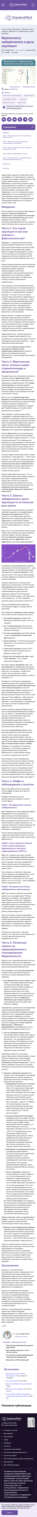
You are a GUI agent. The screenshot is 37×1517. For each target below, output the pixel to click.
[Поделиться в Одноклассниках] (20, 119)
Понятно (10, 1512)
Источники (6, 168)
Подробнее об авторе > (21, 1336)
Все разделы (8, 1433)
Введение (6, 132)
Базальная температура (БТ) (12, 95)
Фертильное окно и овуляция (14, 1389)
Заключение (6, 164)
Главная (4, 29)
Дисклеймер (8, 1462)
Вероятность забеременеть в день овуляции (19, 1384)
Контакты (7, 1446)
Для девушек (15, 87)
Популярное (8, 1437)
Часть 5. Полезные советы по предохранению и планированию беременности (17, 158)
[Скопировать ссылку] (9, 119)
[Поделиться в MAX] (30, 119)
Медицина (25, 29)
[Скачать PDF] (4, 119)
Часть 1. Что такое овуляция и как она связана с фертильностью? (17, 136)
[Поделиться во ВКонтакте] (14, 119)
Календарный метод (10, 99)
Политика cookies (10, 1455)
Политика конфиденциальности (15, 1452)
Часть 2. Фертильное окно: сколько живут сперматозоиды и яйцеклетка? (15, 142)
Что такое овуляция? (12, 1381)
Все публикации (14, 29)
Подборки (7, 1443)
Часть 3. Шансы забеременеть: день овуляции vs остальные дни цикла (17, 148)
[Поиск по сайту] (33, 5)
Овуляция (23, 99)
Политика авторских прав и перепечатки (18, 1459)
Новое (6, 1440)
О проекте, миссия (10, 1430)
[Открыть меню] (3, 5)
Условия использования (12, 1449)
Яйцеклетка (22, 102)
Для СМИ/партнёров (11, 1465)
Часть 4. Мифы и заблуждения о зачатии (15, 153)
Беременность (29, 95)
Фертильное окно (8, 102)
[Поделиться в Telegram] (25, 119)
